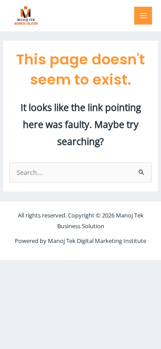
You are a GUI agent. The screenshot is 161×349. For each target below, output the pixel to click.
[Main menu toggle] (143, 16)
